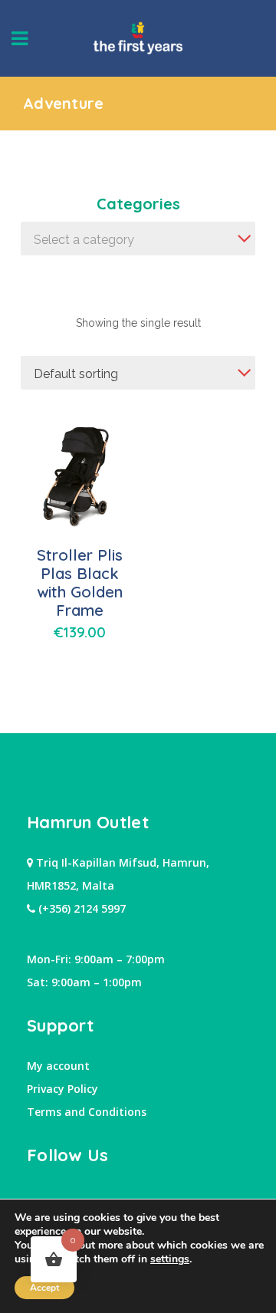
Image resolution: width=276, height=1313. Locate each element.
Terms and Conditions (86, 1111)
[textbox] (138, 240)
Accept (44, 1288)
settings (169, 1259)
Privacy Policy (62, 1088)
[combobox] (138, 238)
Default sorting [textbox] (76, 374)
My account (58, 1065)
